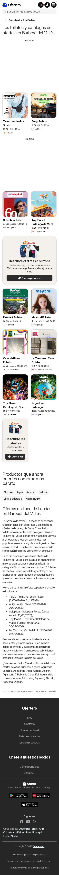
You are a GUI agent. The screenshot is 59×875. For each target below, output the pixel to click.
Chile (41, 828)
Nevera (8, 492)
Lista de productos (29, 742)
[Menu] (54, 5)
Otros (31, 528)
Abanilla (49, 678)
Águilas (37, 670)
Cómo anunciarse (29, 766)
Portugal (37, 832)
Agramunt (7, 674)
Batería (43, 492)
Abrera (17, 678)
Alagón (18, 681)
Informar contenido (29, 730)
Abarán (46, 670)
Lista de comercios (29, 736)
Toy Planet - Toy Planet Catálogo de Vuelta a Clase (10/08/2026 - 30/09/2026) (29, 622)
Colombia (8, 832)
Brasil (35, 828)
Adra (29, 670)
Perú (28, 832)
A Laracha (27, 678)
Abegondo (19, 670)
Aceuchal (7, 681)
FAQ (29, 717)
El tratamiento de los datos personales (29, 867)
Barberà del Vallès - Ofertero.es (23, 521)
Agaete (36, 667)
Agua (20, 492)
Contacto (29, 724)
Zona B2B (29, 772)
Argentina (24, 828)
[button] (47, 5)
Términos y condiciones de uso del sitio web (29, 861)
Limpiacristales (13, 498)
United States (10, 836)
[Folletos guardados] (41, 5)
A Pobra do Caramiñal (27, 674)
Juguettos (43, 543)
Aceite (31, 492)
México (19, 832)
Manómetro (33, 498)
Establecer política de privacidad (29, 854)
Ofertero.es (38, 846)
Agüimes (39, 678)
